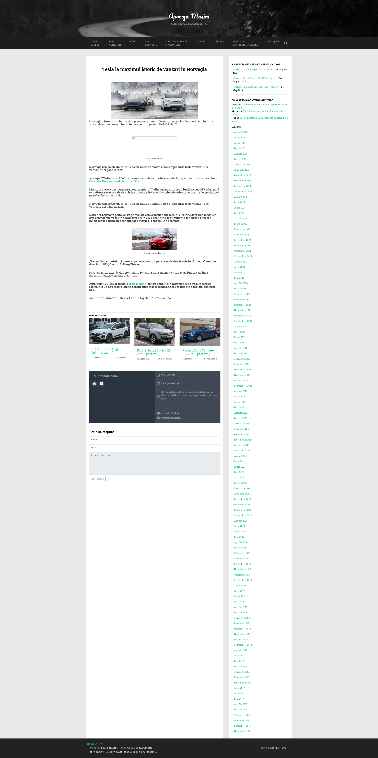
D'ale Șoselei (168, 383)
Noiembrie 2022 (242, 374)
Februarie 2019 (242, 617)
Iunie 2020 (240, 531)
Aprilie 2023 (240, 347)
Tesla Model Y (137, 284)
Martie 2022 (240, 418)
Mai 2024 (239, 277)
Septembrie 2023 (243, 320)
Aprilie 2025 (240, 218)
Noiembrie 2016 (242, 731)
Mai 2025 (239, 212)
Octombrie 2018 (242, 639)
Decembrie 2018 (242, 628)
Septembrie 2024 (243, 256)
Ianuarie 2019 (241, 623)
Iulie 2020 (239, 526)
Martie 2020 (240, 547)
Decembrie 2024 (242, 240)
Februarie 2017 (242, 714)
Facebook (98, 752)
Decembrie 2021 (242, 434)
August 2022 (240, 391)
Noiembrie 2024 (242, 245)
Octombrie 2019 (242, 574)
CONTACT (218, 41)
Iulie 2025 (239, 202)
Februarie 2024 (242, 293)
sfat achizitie (168, 391)
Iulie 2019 (239, 590)
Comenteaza (97, 478)
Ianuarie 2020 (241, 558)
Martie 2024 (240, 288)
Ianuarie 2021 (241, 493)
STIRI (133, 41)
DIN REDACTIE (151, 43)
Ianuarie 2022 (241, 428)
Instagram (115, 752)
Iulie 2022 (239, 396)
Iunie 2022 (240, 401)
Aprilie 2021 (240, 477)
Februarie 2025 (242, 229)
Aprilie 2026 (240, 153)
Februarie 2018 (242, 671)
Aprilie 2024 (241, 283)
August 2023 (240, 326)
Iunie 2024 (240, 272)
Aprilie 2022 (240, 412)
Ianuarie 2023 (241, 364)
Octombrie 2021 (242, 445)
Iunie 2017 (240, 693)
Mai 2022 (239, 407)
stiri (173, 395)
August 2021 (240, 455)
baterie (193, 391)
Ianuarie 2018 (241, 677)
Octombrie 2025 (242, 186)
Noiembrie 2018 (242, 633)
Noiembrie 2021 (242, 439)
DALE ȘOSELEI (96, 43)
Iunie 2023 (240, 337)
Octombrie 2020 (242, 509)
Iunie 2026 (240, 142)
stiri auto (182, 395)
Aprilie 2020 (240, 542)
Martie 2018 (240, 666)
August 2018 (240, 650)
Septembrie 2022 (243, 385)
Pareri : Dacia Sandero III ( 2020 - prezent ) (198, 352)
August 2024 (241, 261)
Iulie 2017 (239, 687)
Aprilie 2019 (240, 607)
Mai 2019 (239, 601)
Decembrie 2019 (242, 563)
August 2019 (240, 585)
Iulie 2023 (239, 331)
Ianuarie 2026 (241, 169)
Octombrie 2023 (242, 315)
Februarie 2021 (242, 488)
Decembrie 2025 (242, 175)
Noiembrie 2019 (242, 569)
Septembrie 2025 (243, 191)
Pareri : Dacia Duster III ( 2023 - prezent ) (154, 352)
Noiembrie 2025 (242, 180)
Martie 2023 (240, 353)
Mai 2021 (239, 472)
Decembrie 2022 (242, 369)
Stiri (179, 383)
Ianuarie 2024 (242, 299)
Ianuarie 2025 (241, 234)
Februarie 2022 (242, 423)
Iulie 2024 (239, 266)
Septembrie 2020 (243, 515)
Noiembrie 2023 (242, 310)
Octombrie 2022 (242, 380)
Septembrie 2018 (243, 644)
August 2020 (240, 520)
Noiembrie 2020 (242, 504)
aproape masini (198, 395)
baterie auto (205, 391)
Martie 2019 (240, 612)
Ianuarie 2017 (241, 720)
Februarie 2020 (242, 553)
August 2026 (240, 132)
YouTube (131, 752)
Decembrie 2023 (242, 304)
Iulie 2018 (239, 655)
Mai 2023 (239, 342)
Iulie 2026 (239, 137)
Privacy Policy (94, 743)
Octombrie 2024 (242, 250)
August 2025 (240, 196)
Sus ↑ (285, 748)
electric (165, 395)
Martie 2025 (240, 223)
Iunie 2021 (239, 466)
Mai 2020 (239, 536)
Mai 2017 (239, 698)
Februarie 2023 (242, 358)
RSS (142, 752)
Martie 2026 (240, 158)
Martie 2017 (240, 709)
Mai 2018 (239, 661)
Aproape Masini (108, 748)
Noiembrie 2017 (242, 682)
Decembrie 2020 (242, 499)
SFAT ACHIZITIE (115, 43)
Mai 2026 (239, 148)
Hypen (275, 748)
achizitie (182, 391)
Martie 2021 (240, 482)
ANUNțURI (273, 41)
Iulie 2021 (239, 461)
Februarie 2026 (242, 164)
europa (213, 395)
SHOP (201, 41)
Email (153, 752)
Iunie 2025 (240, 207)
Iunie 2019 (239, 596)
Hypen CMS (145, 748)
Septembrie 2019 (243, 579)
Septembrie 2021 (243, 450)
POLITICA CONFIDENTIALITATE (245, 43)
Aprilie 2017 (240, 704)
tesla (163, 398)
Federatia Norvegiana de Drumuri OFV (114, 181)
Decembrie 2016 (242, 725)
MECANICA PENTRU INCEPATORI (177, 43)
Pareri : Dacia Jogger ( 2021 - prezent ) (107, 350)
